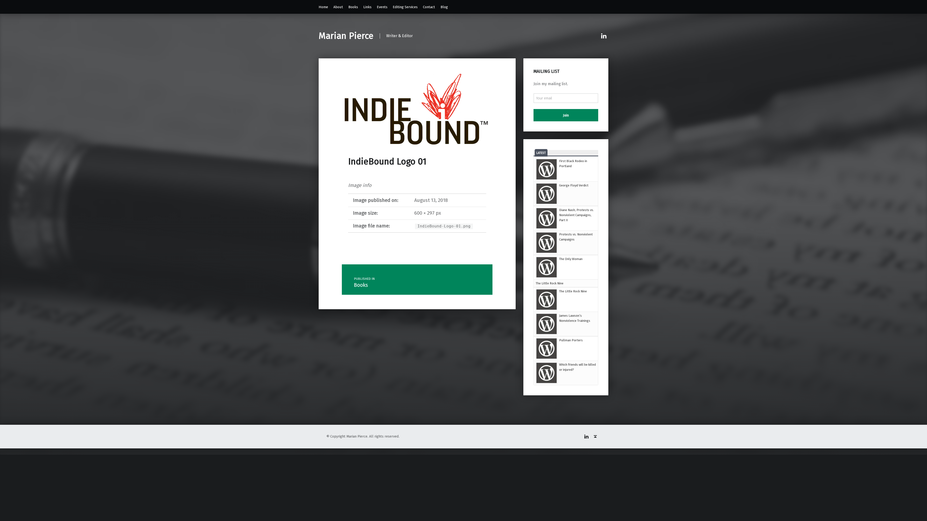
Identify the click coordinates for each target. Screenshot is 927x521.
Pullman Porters (571, 340)
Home (323, 7)
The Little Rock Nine (549, 283)
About (338, 7)
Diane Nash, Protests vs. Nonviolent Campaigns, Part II (576, 215)
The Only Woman (571, 259)
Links (367, 7)
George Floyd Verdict (573, 185)
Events (382, 7)
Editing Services (405, 7)
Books (353, 7)
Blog (444, 7)
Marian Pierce (346, 36)
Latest (541, 153)
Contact (429, 7)
